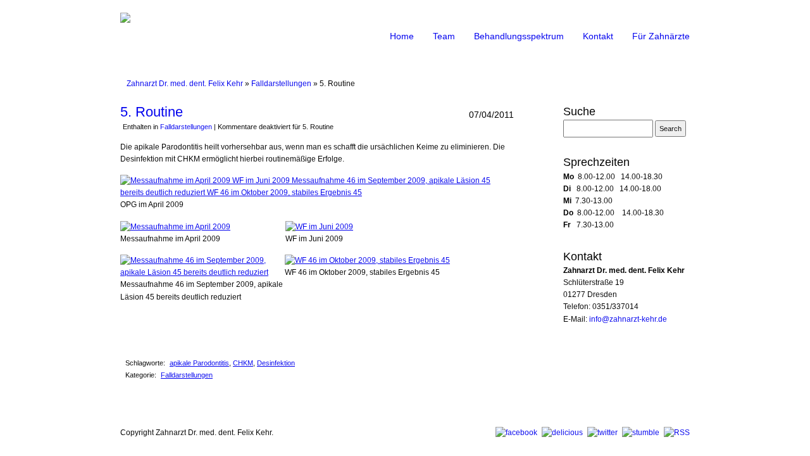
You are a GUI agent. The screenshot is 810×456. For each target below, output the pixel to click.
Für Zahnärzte (661, 36)
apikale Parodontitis (199, 363)
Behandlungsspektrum (519, 36)
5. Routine (151, 112)
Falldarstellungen (281, 83)
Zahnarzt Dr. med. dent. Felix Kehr (185, 83)
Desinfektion (276, 363)
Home (402, 36)
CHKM (243, 363)
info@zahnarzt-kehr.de (628, 319)
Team (444, 36)
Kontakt (598, 36)
